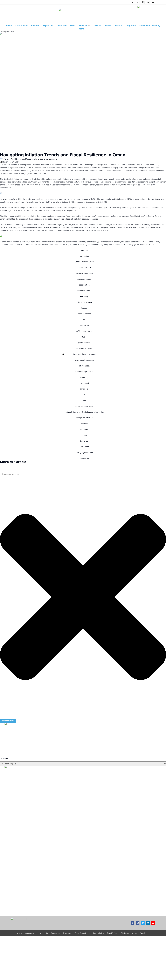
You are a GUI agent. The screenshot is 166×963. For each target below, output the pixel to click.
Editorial (35, 25)
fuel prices (84, 325)
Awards (97, 25)
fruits (84, 319)
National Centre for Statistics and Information (84, 412)
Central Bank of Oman (84, 262)
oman (84, 435)
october (84, 423)
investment (84, 383)
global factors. (84, 343)
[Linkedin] (148, 2)
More (81, 29)
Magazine (131, 25)
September (84, 447)
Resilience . (84, 441)
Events (107, 25)
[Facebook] (132, 2)
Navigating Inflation (84, 418)
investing (84, 377)
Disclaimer (67, 933)
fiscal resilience (84, 314)
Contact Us (55, 933)
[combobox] (83, 474)
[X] (137, 2)
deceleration (84, 285)
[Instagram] (143, 2)
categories (84, 256)
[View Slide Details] (21, 724)
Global (84, 337)
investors (84, 389)
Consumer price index (84, 273)
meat (84, 400)
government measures (84, 360)
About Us (44, 933)
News (73, 25)
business (84, 250)
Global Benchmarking (149, 25)
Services (83, 25)
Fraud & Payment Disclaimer (118, 933)
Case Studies (21, 25)
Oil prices (84, 429)
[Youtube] (153, 923)
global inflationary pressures (84, 354)
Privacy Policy (98, 933)
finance (84, 308)
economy (84, 296)
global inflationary (84, 348)
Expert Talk (48, 25)
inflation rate (84, 366)
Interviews (62, 25)
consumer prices (84, 279)
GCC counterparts (84, 331)
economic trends (84, 290)
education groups (84, 302)
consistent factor (84, 267)
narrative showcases (84, 406)
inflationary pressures (84, 371)
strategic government (84, 452)
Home (9, 25)
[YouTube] (153, 2)
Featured (119, 25)
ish (84, 395)
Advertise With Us (139, 933)
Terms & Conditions (82, 933)
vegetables (84, 458)
